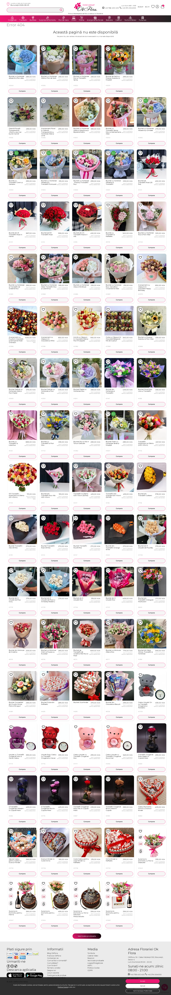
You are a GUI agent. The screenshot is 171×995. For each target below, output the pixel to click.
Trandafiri (23, 20)
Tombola (91, 953)
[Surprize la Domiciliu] (47, 17)
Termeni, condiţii (53, 968)
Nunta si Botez (130, 20)
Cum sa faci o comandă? (57, 961)
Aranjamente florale (95, 20)
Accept (142, 981)
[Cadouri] (118, 17)
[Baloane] (109, 17)
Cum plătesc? (52, 963)
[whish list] (153, 8)
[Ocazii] (73, 17)
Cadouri (118, 20)
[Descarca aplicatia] (15, 975)
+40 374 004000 (129, 8)
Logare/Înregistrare (95, 963)
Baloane (109, 20)
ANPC (90, 965)
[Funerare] (142, 17)
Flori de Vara (64, 20)
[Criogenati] (12, 17)
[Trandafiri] (23, 17)
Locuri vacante (53, 973)
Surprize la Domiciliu (47, 20)
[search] (61, 10)
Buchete (33, 20)
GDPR (90, 970)
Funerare (142, 20)
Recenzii (91, 958)
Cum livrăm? (52, 965)
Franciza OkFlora (54, 956)
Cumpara (22, 91)
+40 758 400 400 (112, 8)
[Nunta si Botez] (130, 17)
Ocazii (73, 20)
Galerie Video (93, 956)
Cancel (142, 986)
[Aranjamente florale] (95, 17)
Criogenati (12, 20)
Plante (81, 20)
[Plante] (81, 17)
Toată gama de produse (56, 975)
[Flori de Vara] (63, 17)
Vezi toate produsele (87, 936)
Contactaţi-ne (53, 958)
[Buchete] (33, 17)
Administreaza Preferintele (142, 991)
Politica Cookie (63, 987)
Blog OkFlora (52, 953)
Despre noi (51, 970)
